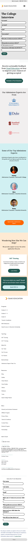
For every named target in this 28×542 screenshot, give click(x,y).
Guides (3, 377)
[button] (24, 6)
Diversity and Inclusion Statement (9, 409)
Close (14, 539)
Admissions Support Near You (8, 363)
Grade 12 (3, 316)
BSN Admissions (5, 323)
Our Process (4, 352)
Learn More (14, 270)
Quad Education (13, 68)
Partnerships (4, 429)
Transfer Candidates (6, 320)
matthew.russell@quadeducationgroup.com (10, 469)
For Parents (4, 355)
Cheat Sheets (4, 380)
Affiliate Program (5, 412)
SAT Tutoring (4, 337)
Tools (2, 394)
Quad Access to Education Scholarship (10, 327)
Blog (2, 374)
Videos (3, 387)
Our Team (3, 348)
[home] (9, 6)
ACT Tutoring (4, 341)
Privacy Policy (4, 416)
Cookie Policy (17, 536)
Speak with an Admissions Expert (14, 222)
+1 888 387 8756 (23, 1)
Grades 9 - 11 (4, 313)
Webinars (3, 391)
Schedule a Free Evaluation (14, 80)
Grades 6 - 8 (4, 310)
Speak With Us (14, 287)
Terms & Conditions (6, 419)
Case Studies (4, 384)
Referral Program (5, 426)
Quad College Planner (6, 397)
